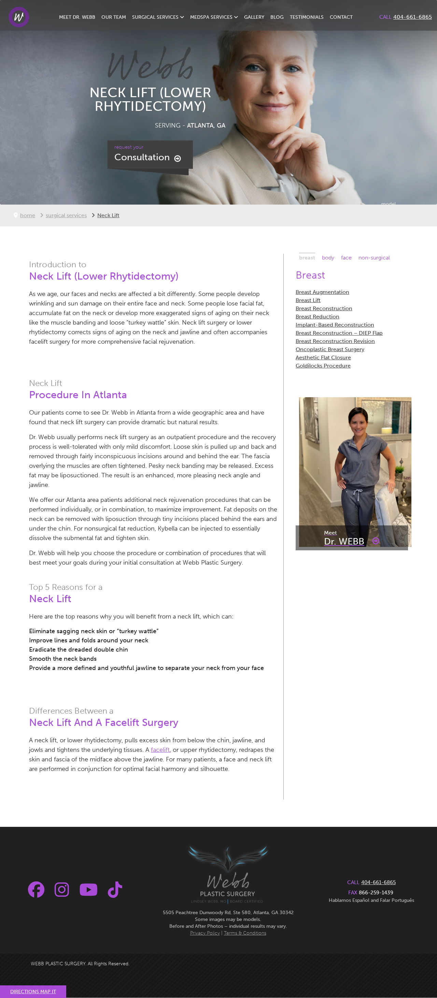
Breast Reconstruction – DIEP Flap (339, 333)
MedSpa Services (212, 17)
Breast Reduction (317, 316)
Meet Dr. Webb (77, 17)
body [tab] (328, 257)
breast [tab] (307, 257)
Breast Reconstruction (324, 308)
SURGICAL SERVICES (156, 17)
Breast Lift (308, 300)
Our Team (113, 17)
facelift (160, 750)
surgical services (66, 215)
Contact (341, 17)
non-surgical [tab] (374, 257)
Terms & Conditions (245, 933)
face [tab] (346, 257)
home (27, 215)
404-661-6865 (412, 17)
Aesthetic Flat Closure (323, 357)
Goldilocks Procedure (323, 365)
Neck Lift (108, 215)
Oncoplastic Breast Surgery (330, 349)
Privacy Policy (205, 933)
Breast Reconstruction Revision (335, 341)
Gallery (254, 17)
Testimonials (307, 17)
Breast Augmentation (322, 292)
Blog (277, 17)
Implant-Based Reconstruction (335, 325)
